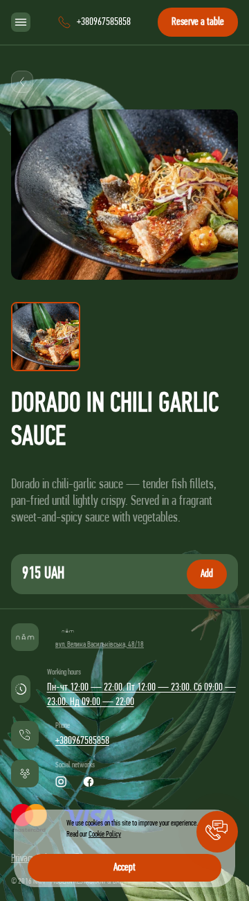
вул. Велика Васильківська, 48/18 (99, 645)
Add (207, 574)
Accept (124, 867)
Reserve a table (198, 22)
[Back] (22, 82)
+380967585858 (82, 741)
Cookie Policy (105, 834)
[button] (217, 832)
